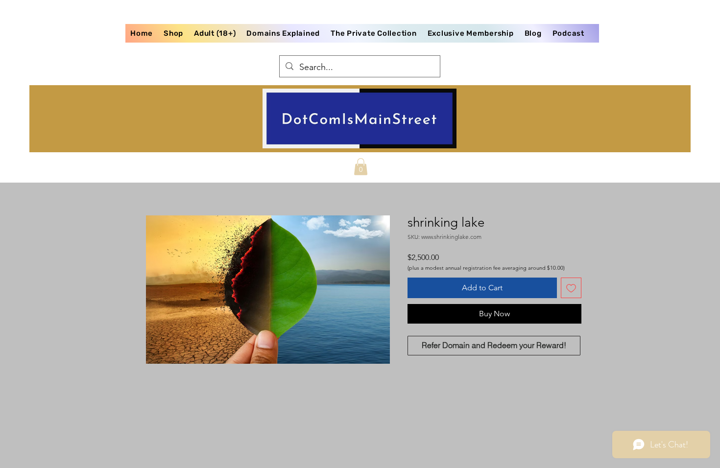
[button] (361, 166)
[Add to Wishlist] (571, 288)
